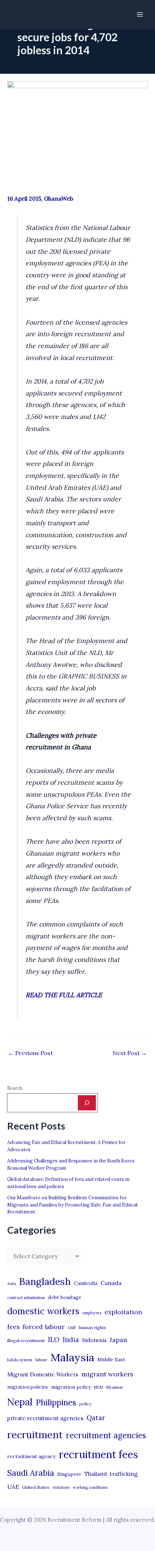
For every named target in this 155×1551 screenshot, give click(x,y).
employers (92, 1312)
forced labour (44, 1327)
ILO (53, 1339)
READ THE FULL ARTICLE (64, 995)
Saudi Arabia (30, 1473)
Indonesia (94, 1340)
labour (41, 1359)
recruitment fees (98, 1454)
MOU (98, 1387)
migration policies (27, 1387)
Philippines (56, 1402)
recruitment (35, 1434)
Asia (11, 1283)
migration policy (71, 1387)
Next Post (129, 1053)
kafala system (19, 1359)
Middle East (111, 1360)
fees (13, 1327)
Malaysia (72, 1357)
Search (14, 1088)
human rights (92, 1327)
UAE (13, 1486)
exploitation (123, 1312)
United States (35, 1487)
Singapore (69, 1474)
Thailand (95, 1473)
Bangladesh (45, 1281)
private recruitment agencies (45, 1418)
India (71, 1340)
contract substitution (26, 1297)
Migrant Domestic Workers (42, 1374)
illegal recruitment (26, 1340)
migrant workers (107, 1374)
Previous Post (30, 1053)
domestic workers (43, 1311)
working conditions (90, 1487)
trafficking (124, 1473)
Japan (118, 1340)
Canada (111, 1282)
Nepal (19, 1402)
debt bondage (64, 1297)
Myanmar (114, 1387)
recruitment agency (31, 1456)
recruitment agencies (106, 1435)
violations (61, 1487)
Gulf (72, 1327)
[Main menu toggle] (140, 14)
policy (85, 1403)
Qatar (96, 1417)
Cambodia (85, 1283)
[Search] (87, 1102)
